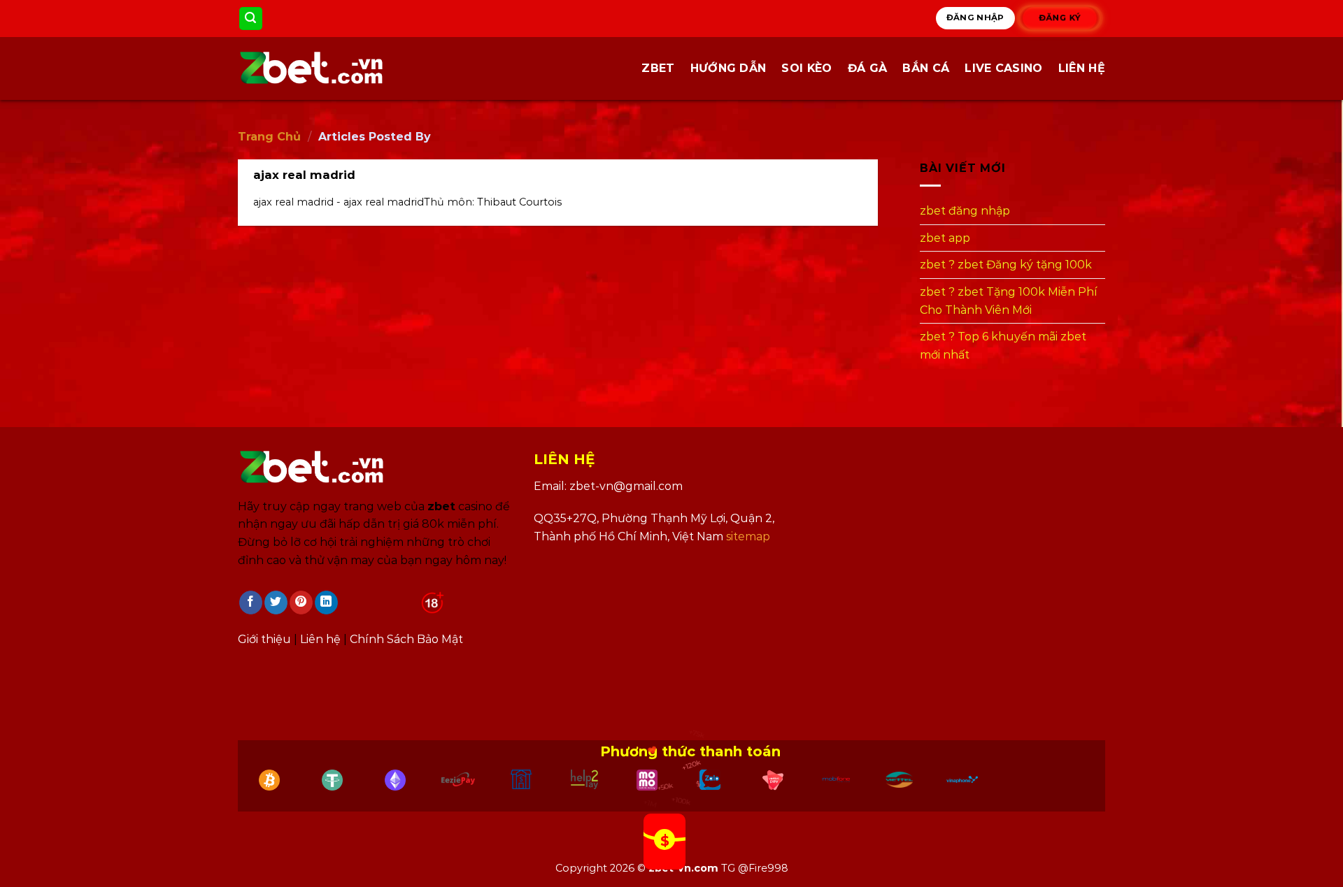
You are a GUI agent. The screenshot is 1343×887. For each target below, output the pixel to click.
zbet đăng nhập (965, 210)
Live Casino (1004, 68)
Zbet (657, 68)
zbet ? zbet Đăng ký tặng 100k (1006, 265)
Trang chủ (269, 136)
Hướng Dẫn (728, 68)
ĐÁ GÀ (868, 68)
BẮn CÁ (925, 68)
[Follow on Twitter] (275, 602)
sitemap (748, 536)
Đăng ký (1060, 18)
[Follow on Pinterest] (301, 602)
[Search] (251, 18)
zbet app (945, 238)
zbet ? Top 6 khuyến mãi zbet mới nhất (1003, 345)
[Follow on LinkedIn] (326, 602)
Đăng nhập (975, 17)
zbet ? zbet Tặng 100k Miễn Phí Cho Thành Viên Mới (1008, 301)
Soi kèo (806, 68)
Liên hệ (1081, 68)
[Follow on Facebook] (250, 602)
